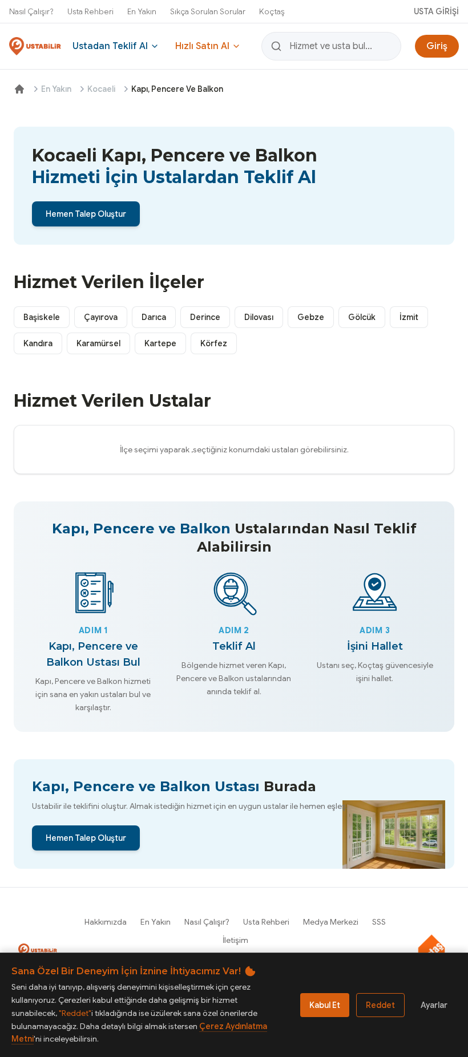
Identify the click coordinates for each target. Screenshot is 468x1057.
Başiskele (41, 317)
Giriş (436, 46)
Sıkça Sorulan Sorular (207, 11)
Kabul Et (324, 1005)
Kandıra (38, 343)
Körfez (213, 343)
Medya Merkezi (330, 922)
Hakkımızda (105, 922)
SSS (379, 922)
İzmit (409, 317)
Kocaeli (101, 89)
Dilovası (258, 317)
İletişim (235, 940)
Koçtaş (272, 11)
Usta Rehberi (90, 11)
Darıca (154, 317)
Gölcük (362, 317)
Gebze (310, 317)
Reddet (380, 1005)
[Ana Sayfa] (19, 89)
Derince (205, 317)
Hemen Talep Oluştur (86, 214)
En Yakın (141, 11)
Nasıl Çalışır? (31, 11)
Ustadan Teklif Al (110, 46)
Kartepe (160, 343)
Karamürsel (98, 343)
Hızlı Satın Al (202, 46)
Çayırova (101, 317)
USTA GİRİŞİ (436, 11)
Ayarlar (434, 1005)
